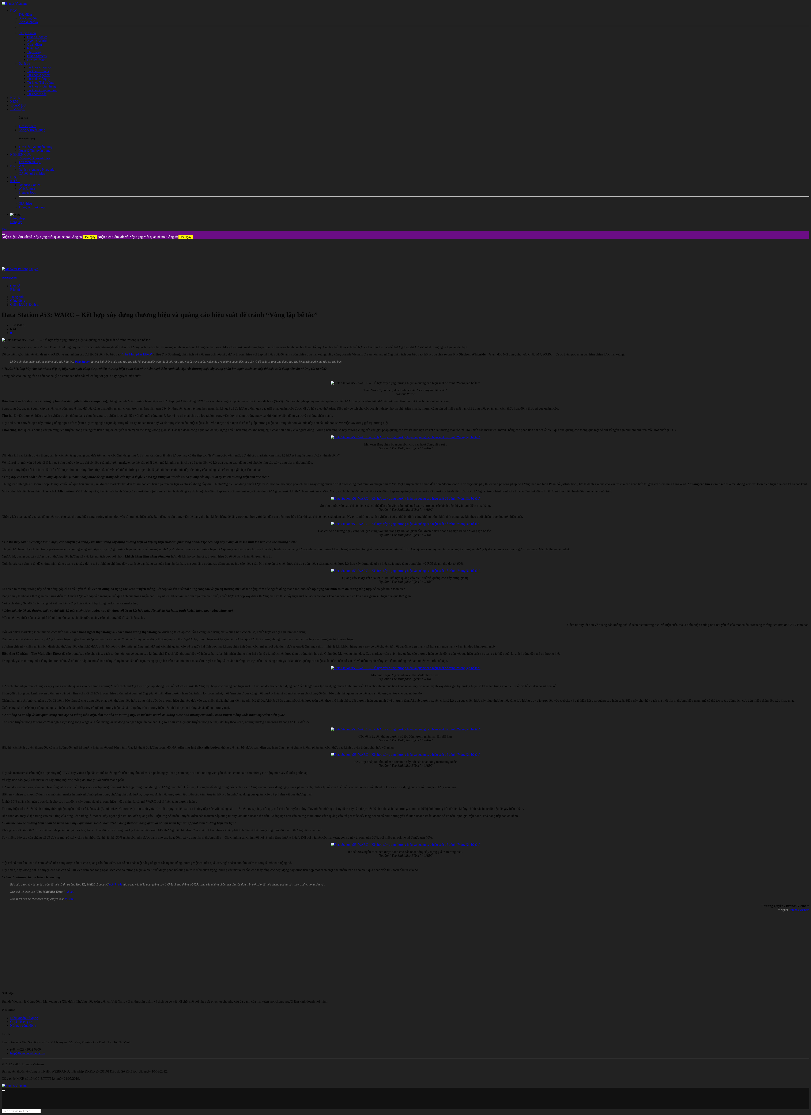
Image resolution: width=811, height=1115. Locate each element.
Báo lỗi (15, 289)
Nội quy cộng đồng (23, 1025)
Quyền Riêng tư (21, 1021)
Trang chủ (17, 297)
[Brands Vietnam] (14, 3)
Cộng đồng (17, 300)
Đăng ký (16, 222)
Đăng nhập (17, 218)
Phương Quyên (9, 277)
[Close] (3, 234)
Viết (4, 229)
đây (70, 898)
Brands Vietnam (799, 909)
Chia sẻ (15, 286)
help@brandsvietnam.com (27, 1053)
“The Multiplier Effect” (136, 354)
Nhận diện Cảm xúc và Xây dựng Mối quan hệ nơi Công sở (48, 237)
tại (66, 898)
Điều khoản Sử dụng (24, 1018)
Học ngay (89, 237)
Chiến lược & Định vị (24, 304)
